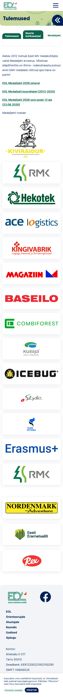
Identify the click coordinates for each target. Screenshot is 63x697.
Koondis (11, 627)
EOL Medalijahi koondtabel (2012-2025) (28, 91)
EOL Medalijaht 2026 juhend (21, 83)
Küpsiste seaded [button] (13, 690)
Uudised (11, 632)
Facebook (45, 596)
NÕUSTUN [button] (32, 690)
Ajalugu (11, 637)
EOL (8, 611)
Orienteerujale (15, 616)
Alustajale (12, 622)
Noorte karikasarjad (33, 35)
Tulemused (12, 36)
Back (57, 20)
